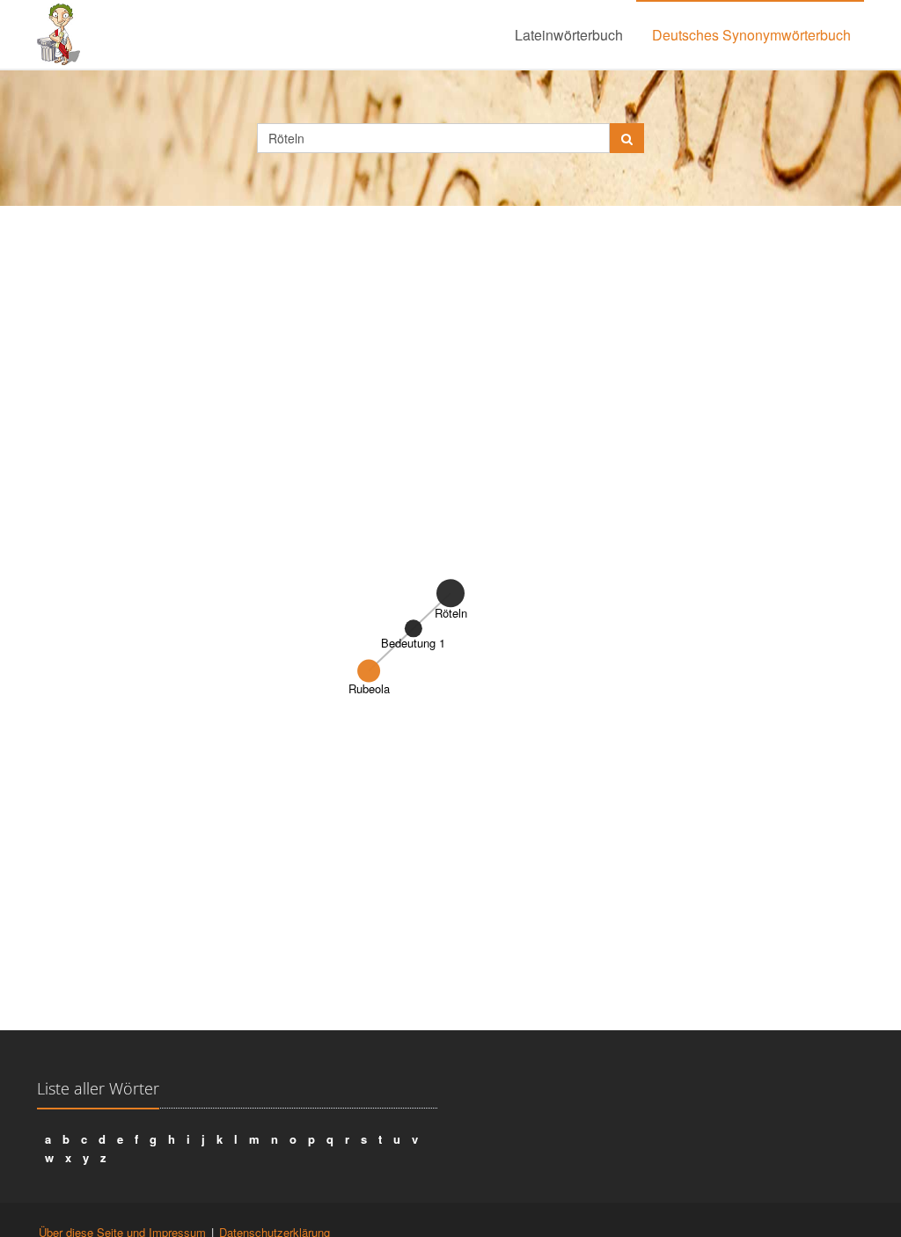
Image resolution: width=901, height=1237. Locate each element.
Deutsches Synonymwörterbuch (751, 35)
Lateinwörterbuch (569, 35)
